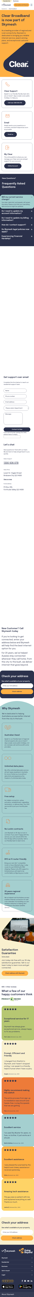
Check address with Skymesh (21, 4)
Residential (6, 1)
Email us (10, 134)
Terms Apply (5, 956)
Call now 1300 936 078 (15, 103)
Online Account (13, 166)
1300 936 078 (11, 463)
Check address (17, 691)
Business (16, 1)
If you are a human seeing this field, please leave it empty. (15, 433)
